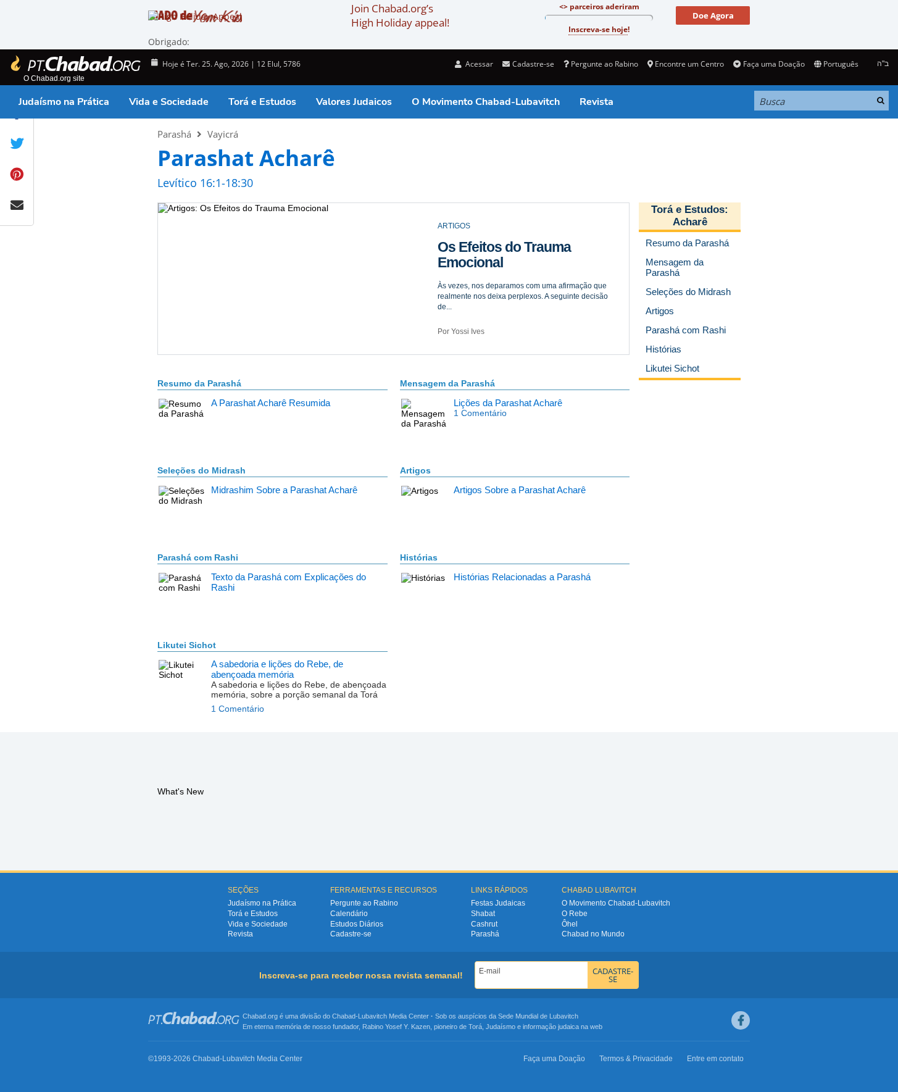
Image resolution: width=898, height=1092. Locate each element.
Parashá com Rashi (197, 557)
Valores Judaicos (354, 102)
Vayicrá (222, 134)
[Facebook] (740, 1020)
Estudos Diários (356, 924)
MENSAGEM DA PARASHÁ (484, 226)
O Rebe (575, 913)
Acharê (690, 222)
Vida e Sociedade (169, 102)
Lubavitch (372, 1016)
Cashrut (484, 924)
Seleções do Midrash (201, 470)
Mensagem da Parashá (447, 383)
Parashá (174, 134)
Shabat (483, 913)
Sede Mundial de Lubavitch (538, 1016)
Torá (475, 1026)
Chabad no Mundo (593, 934)
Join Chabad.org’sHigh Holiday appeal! (400, 15)
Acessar (478, 64)
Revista (596, 102)
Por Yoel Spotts (463, 331)
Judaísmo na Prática (64, 102)
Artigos (415, 470)
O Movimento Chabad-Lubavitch (486, 102)
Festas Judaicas (498, 903)
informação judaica (551, 1026)
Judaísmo (500, 1026)
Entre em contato (715, 1058)
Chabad (343, 1016)
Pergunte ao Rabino (604, 64)
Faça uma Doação (773, 64)
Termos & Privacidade (636, 1058)
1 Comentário (480, 413)
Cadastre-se (351, 934)
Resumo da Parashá (199, 383)
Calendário (349, 913)
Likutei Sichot (186, 645)
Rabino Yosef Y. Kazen (396, 1026)
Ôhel (570, 924)
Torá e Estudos (262, 102)
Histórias (419, 557)
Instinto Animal (484, 247)
